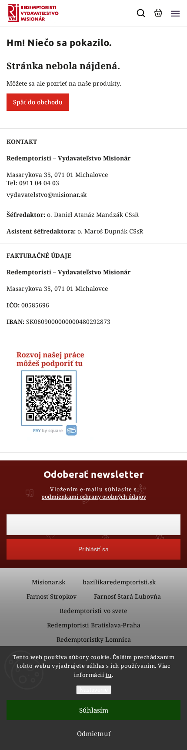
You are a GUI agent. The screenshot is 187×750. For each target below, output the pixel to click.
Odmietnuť (93, 733)
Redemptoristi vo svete (93, 611)
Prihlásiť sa (93, 549)
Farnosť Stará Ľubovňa (127, 596)
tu (109, 675)
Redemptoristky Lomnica (94, 639)
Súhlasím (93, 710)
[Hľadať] (141, 13)
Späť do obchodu (38, 102)
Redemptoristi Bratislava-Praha (93, 625)
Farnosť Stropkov (52, 596)
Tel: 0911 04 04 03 (33, 183)
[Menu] (175, 13)
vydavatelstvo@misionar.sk (47, 194)
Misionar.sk (48, 582)
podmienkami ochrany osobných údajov (93, 496)
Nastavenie (94, 690)
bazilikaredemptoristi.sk (119, 582)
